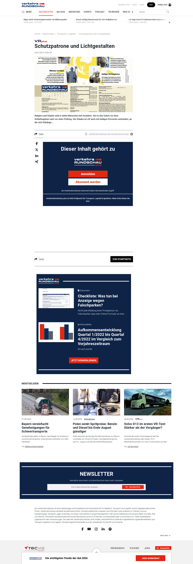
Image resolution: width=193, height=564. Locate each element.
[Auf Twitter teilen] (36, 150)
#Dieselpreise (89, 419)
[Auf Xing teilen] (36, 161)
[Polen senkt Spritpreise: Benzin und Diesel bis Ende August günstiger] (96, 402)
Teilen (41, 134)
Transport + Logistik (66, 34)
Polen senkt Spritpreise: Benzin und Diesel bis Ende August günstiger (95, 427)
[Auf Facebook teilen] (37, 143)
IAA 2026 (61, 12)
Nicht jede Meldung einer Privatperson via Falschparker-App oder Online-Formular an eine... (102, 312)
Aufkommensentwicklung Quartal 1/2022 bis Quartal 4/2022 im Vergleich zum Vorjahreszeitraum (101, 337)
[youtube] (89, 529)
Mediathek (74, 12)
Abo (151, 5)
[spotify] (110, 529)
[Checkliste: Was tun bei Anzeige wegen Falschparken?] (56, 298)
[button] (96, 550)
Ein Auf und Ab (85, 349)
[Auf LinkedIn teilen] (36, 156)
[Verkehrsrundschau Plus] (41, 41)
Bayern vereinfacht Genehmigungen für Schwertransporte (35, 427)
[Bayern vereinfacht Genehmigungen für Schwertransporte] (45, 402)
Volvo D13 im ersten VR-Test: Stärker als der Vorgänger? (145, 426)
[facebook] (83, 529)
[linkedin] (103, 529)
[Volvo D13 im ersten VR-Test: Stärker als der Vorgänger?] (147, 402)
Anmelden (88, 174)
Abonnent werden (87, 182)
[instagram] (96, 529)
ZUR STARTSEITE (122, 259)
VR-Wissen (113, 12)
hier (87, 201)
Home (37, 34)
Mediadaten (118, 548)
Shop (134, 5)
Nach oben (164, 535)
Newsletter (124, 5)
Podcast (100, 12)
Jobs (141, 5)
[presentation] (169, 22)
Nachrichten (46, 12)
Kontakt (134, 548)
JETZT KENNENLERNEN (83, 360)
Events (88, 12)
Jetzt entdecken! (150, 558)
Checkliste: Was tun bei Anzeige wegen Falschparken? (98, 301)
